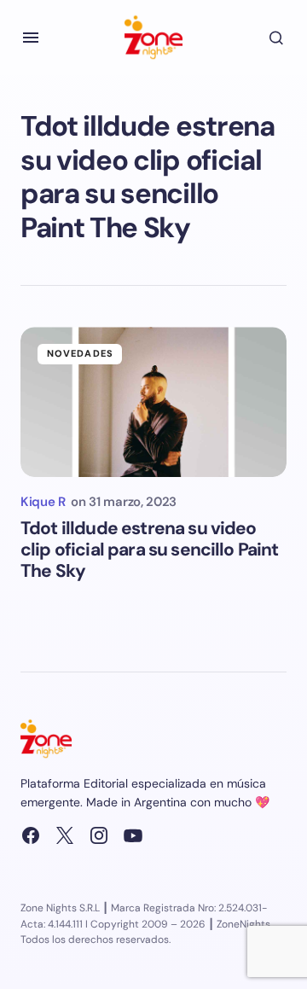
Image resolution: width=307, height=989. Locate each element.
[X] (65, 835)
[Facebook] (31, 835)
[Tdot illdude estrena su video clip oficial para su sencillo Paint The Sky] (153, 402)
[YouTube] (133, 835)
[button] (30, 37)
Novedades (80, 353)
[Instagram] (99, 835)
